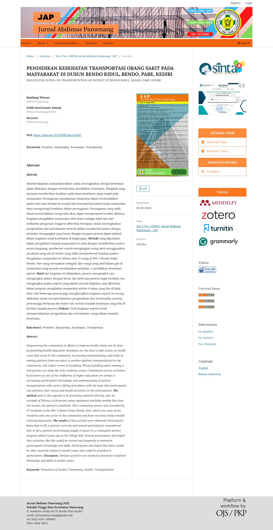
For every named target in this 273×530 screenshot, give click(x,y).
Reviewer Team (217, 151)
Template (213, 171)
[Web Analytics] (207, 272)
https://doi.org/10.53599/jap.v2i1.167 (57, 135)
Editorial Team (217, 142)
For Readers (205, 331)
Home (30, 56)
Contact (108, 43)
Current (26, 43)
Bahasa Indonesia (209, 374)
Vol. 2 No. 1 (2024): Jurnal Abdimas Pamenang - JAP (86, 56)
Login (248, 3)
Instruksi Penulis (66, 43)
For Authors (205, 337)
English (203, 368)
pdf (144, 188)
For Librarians (207, 344)
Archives (91, 43)
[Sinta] (222, 77)
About (41, 43)
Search (245, 43)
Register (236, 3)
